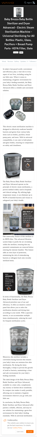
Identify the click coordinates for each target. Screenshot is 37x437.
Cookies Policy (17, 428)
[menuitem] (29, 2)
